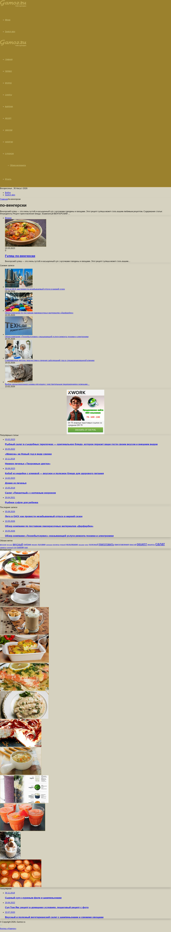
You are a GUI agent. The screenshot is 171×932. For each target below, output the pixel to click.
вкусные (9, 544)
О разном (9, 154)
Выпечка (9, 107)
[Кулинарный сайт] (13, 6)
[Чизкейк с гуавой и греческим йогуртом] (20, 746)
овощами (81, 544)
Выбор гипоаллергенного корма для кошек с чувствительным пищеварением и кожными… (47, 384)
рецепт (142, 544)
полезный (93, 544)
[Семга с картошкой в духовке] (24, 690)
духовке (42, 544)
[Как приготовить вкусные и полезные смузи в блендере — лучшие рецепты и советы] (24, 802)
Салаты (8, 95)
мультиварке (72, 544)
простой (132, 545)
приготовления (121, 544)
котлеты (56, 545)
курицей (63, 545)
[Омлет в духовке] (24, 662)
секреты (3, 547)
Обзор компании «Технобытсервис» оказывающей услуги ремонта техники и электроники (47, 337)
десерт (34, 545)
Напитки (9, 142)
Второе (8, 83)
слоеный (10, 547)
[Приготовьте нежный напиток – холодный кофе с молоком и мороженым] (24, 634)
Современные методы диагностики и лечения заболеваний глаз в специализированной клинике (50, 360)
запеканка (49, 544)
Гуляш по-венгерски (20, 256)
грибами (27, 544)
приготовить (106, 544)
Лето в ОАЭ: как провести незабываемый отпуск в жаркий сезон (35, 289)
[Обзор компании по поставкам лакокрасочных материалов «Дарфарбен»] (19, 311)
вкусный (18, 544)
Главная (4, 199)
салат (160, 544)
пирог (86, 544)
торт (26, 547)
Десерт (8, 118)
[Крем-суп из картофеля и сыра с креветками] (19, 578)
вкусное (3, 545)
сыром (20, 547)
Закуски (8, 130)
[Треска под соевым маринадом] (24, 718)
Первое (8, 71)
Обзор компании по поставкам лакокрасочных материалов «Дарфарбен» (39, 313)
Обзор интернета (18, 165)
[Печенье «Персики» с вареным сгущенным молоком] (20, 886)
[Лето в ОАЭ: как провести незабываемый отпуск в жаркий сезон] (19, 287)
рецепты (151, 544)
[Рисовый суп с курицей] (20, 774)
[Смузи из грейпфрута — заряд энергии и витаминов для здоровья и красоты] (22, 830)
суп (14, 547)
